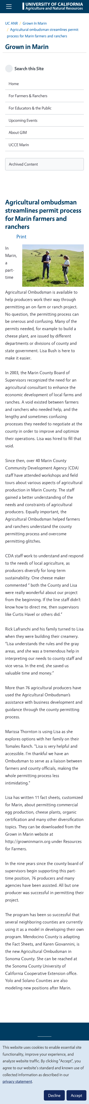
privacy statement (17, 1081)
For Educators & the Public (30, 108)
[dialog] (44, 1072)
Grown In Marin (35, 23)
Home (14, 83)
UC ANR (11, 23)
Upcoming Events (23, 120)
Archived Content (23, 164)
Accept (76, 1095)
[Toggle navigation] (9, 6)
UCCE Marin (19, 144)
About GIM (18, 132)
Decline (54, 1095)
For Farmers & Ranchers (28, 95)
